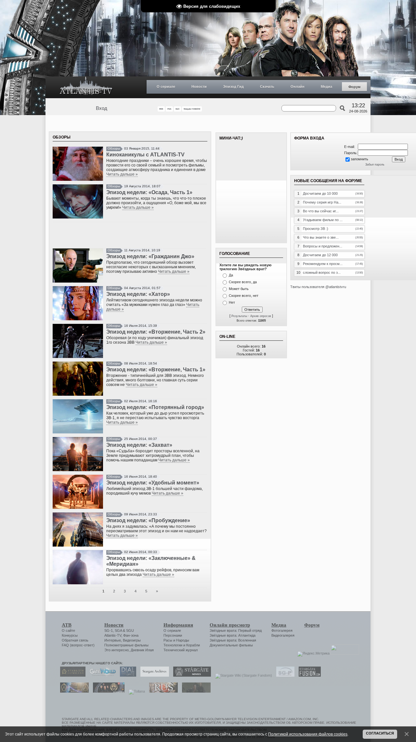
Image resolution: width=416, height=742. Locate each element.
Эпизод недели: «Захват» (139, 445)
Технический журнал (180, 650)
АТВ (67, 625)
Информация (178, 625)
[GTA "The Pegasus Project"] (195, 691)
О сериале (166, 86)
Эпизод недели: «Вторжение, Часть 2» (155, 332)
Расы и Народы (176, 640)
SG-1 (108, 630)
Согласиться (380, 733)
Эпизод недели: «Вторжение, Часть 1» (155, 369)
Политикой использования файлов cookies (307, 734)
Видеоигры (132, 640)
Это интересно (116, 650)
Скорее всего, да (243, 282)
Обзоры (114, 148)
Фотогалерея (281, 630)
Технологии (172, 645)
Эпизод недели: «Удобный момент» (152, 482)
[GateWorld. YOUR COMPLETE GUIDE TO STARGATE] (101, 675)
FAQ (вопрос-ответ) (78, 645)
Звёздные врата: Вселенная (233, 640)
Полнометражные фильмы (126, 645)
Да (231, 275)
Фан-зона (130, 635)
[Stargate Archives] (153, 675)
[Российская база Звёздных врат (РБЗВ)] (107, 691)
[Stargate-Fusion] (308, 675)
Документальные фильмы (231, 645)
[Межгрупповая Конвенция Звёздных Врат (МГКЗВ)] (73, 691)
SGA (118, 630)
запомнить (359, 159)
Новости (199, 86)
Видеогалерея (282, 635)
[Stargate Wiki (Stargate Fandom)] (242, 675)
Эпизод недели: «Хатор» (138, 294)
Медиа (326, 86)
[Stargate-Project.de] (283, 675)
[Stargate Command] (71, 675)
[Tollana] (135, 691)
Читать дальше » (122, 174)
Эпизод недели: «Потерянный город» (155, 407)
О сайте (68, 630)
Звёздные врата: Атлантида (232, 635)
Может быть (239, 289)
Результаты (239, 316)
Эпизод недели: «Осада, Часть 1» (149, 192)
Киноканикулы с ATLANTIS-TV (145, 154)
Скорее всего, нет (243, 296)
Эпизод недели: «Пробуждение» (148, 520)
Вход (101, 108)
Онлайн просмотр (230, 625)
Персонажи (172, 635)
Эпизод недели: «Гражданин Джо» (150, 256)
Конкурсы (70, 635)
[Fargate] (162, 691)
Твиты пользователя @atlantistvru (318, 287)
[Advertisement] (130, 235)
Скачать (267, 86)
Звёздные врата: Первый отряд (236, 630)
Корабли (193, 645)
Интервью (112, 640)
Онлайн (298, 86)
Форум (354, 87)
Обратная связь (75, 640)
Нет (232, 302)
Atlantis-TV (112, 635)
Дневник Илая (142, 650)
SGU (130, 630)
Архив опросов (260, 316)
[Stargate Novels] (190, 675)
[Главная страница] (86, 87)
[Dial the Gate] (126, 675)
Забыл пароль (374, 164)
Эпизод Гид (233, 86)
